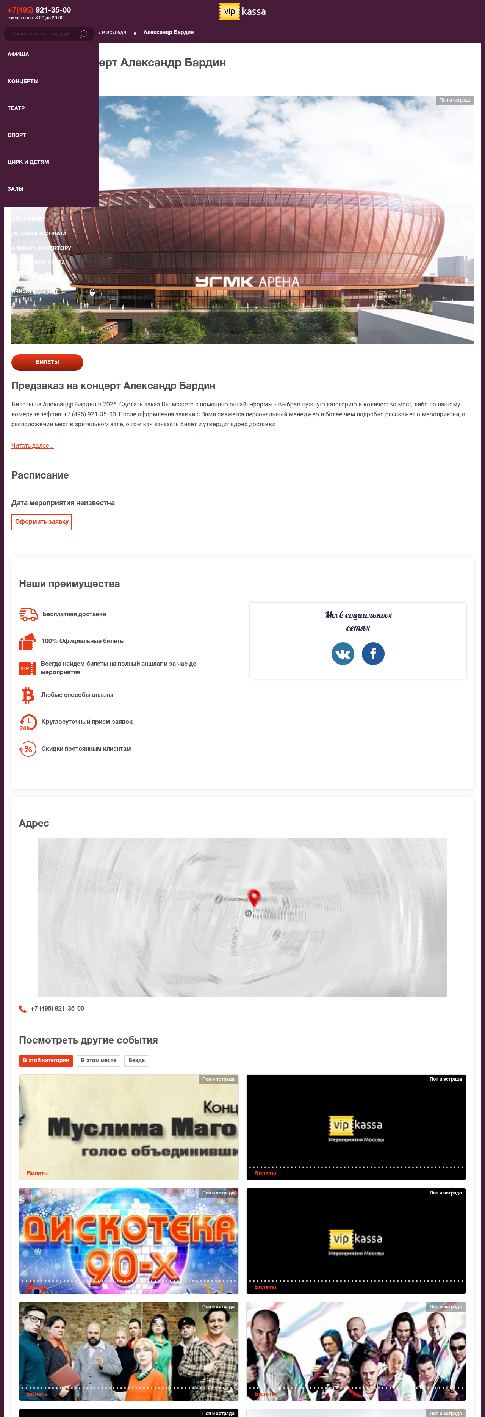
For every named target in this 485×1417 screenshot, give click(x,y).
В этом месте (98, 1060)
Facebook (373, 653)
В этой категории (46, 1060)
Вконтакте (343, 653)
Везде (136, 1060)
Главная (21, 32)
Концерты (60, 32)
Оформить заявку (42, 522)
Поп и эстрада (108, 32)
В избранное (37, 83)
